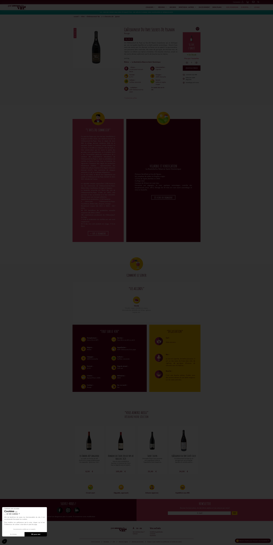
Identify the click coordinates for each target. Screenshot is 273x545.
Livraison (152, 534)
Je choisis (13, 534)
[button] (4, 541)
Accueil (75, 16)
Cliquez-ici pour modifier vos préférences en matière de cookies (164, 542)
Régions (161, 7)
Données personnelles (138, 542)
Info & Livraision (95, 542)
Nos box (173, 7)
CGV (114, 542)
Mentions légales (123, 542)
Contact (135, 534)
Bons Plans (217, 7)
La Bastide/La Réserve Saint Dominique (146, 62)
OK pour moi (35, 534)
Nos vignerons (232, 7)
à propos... (245, 7)
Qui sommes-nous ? (138, 532)
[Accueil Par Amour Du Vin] (17, 7)
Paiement (153, 535)
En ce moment (204, 7)
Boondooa (106, 542)
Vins (83, 16)
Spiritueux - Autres (186, 7)
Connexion (236, 2)
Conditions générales (156, 532)
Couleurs (149, 7)
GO (234, 513)
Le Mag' (257, 7)
